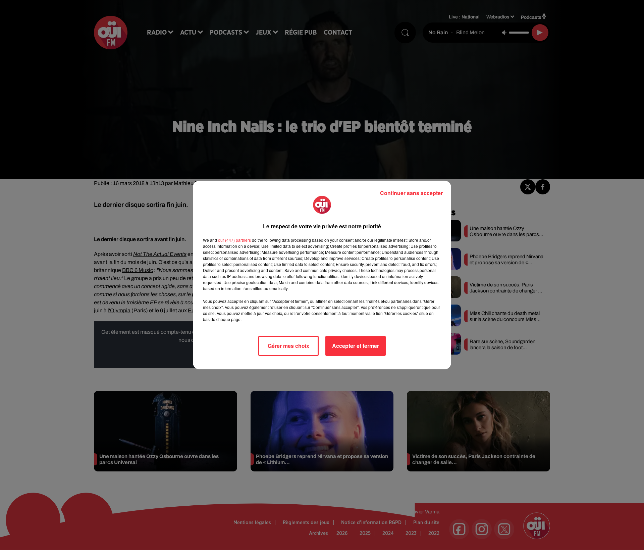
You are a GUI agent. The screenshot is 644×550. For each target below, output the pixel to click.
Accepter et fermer (355, 346)
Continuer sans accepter (411, 193)
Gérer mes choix (288, 346)
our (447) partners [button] (234, 240)
